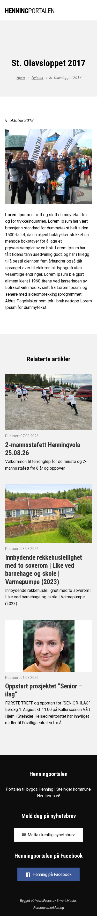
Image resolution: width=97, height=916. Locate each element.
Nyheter (37, 78)
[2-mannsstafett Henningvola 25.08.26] (48, 401)
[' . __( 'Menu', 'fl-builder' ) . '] (87, 11)
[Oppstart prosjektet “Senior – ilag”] (48, 645)
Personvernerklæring (48, 907)
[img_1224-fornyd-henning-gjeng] (48, 166)
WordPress (43, 900)
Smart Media (66, 900)
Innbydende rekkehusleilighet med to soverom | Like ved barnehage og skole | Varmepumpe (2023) (43, 570)
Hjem (21, 78)
